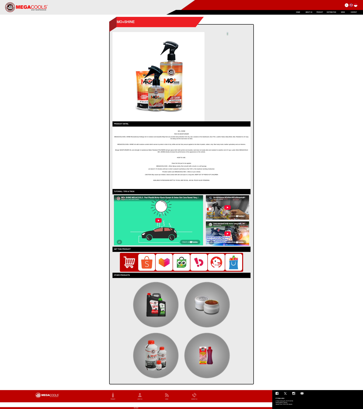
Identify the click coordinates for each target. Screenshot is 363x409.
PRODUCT (319, 12)
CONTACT (354, 12)
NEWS (343, 12)
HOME (298, 12)
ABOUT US (309, 12)
